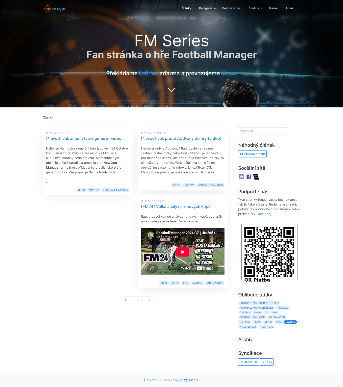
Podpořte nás (231, 8)
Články (186, 8)
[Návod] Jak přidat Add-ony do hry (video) (181, 138)
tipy (185, 283)
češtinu (148, 73)
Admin (290, 8)
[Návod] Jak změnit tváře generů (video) (84, 138)
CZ (266, 312)
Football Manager (115, 189)
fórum (229, 73)
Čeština (254, 8)
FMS (274, 312)
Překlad (283, 307)
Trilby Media (189, 380)
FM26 (257, 312)
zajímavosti (277, 317)
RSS (268, 362)
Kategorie (205, 8)
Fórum (273, 8)
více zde (263, 214)
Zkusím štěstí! (254, 154)
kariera (245, 321)
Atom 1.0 (250, 362)
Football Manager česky (256, 307)
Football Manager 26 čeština (259, 302)
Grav (147, 380)
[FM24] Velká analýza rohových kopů (176, 206)
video (81, 189)
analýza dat (214, 283)
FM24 (164, 283)
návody (94, 189)
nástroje (266, 326)
